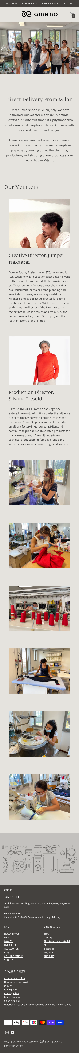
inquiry (8, 985)
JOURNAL (49, 952)
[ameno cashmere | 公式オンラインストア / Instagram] (7, 1032)
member (48, 937)
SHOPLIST (9, 960)
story (46, 933)
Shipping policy (12, 1000)
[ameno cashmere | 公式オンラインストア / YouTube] (12, 1032)
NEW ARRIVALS (11, 933)
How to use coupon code (16, 982)
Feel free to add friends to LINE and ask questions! (39, 3)
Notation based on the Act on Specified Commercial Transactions (37, 1004)
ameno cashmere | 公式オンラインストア (42, 1041)
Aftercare (48, 944)
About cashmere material (57, 941)
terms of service (12, 997)
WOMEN (8, 941)
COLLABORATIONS (13, 956)
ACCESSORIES (11, 948)
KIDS (6, 952)
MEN (6, 937)
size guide (49, 948)
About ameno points (14, 978)
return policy (10, 989)
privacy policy (11, 993)
